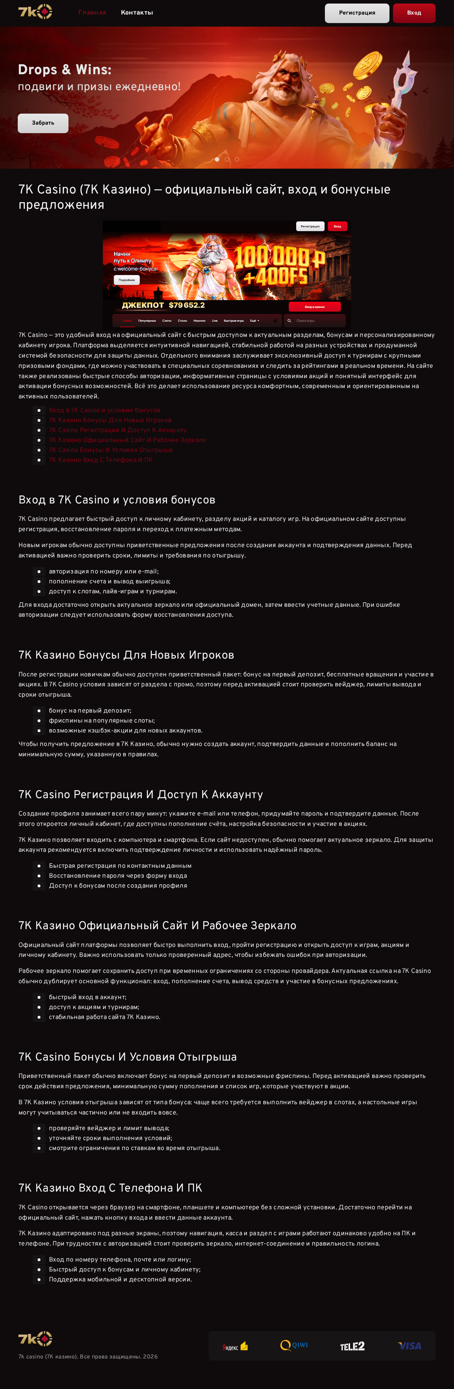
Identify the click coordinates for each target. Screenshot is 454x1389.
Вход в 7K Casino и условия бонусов (104, 411)
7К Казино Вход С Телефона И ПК (101, 460)
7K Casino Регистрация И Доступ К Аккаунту (118, 430)
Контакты (137, 13)
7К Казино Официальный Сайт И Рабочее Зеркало (127, 440)
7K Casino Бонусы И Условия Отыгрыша (111, 450)
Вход (414, 13)
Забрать (43, 123)
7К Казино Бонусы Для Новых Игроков (110, 420)
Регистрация (357, 13)
